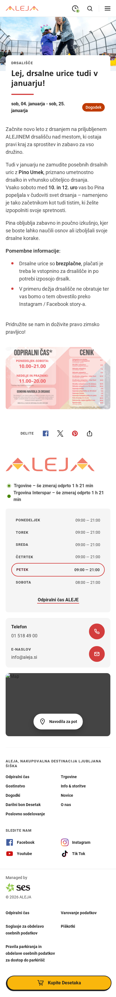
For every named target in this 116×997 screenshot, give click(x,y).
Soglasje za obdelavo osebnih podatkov (25, 929)
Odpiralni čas (17, 912)
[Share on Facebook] (45, 433)
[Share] (89, 433)
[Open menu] (107, 8)
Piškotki (68, 926)
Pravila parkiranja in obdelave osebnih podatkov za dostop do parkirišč (30, 953)
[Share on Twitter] (60, 433)
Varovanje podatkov (79, 912)
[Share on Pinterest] (75, 433)
